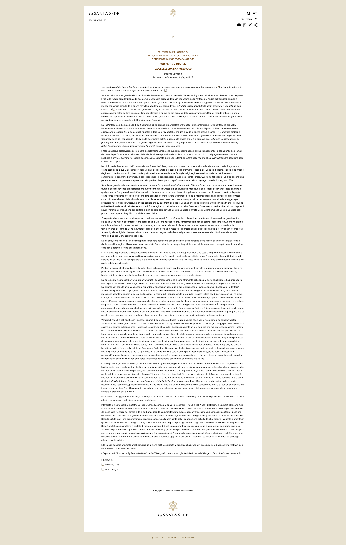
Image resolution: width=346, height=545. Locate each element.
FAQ (151, 538)
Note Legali (160, 538)
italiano (247, 20)
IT (173, 37)
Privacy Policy (188, 538)
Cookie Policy (173, 538)
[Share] (256, 25)
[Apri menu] (254, 13)
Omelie (101, 20)
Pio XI (93, 20)
